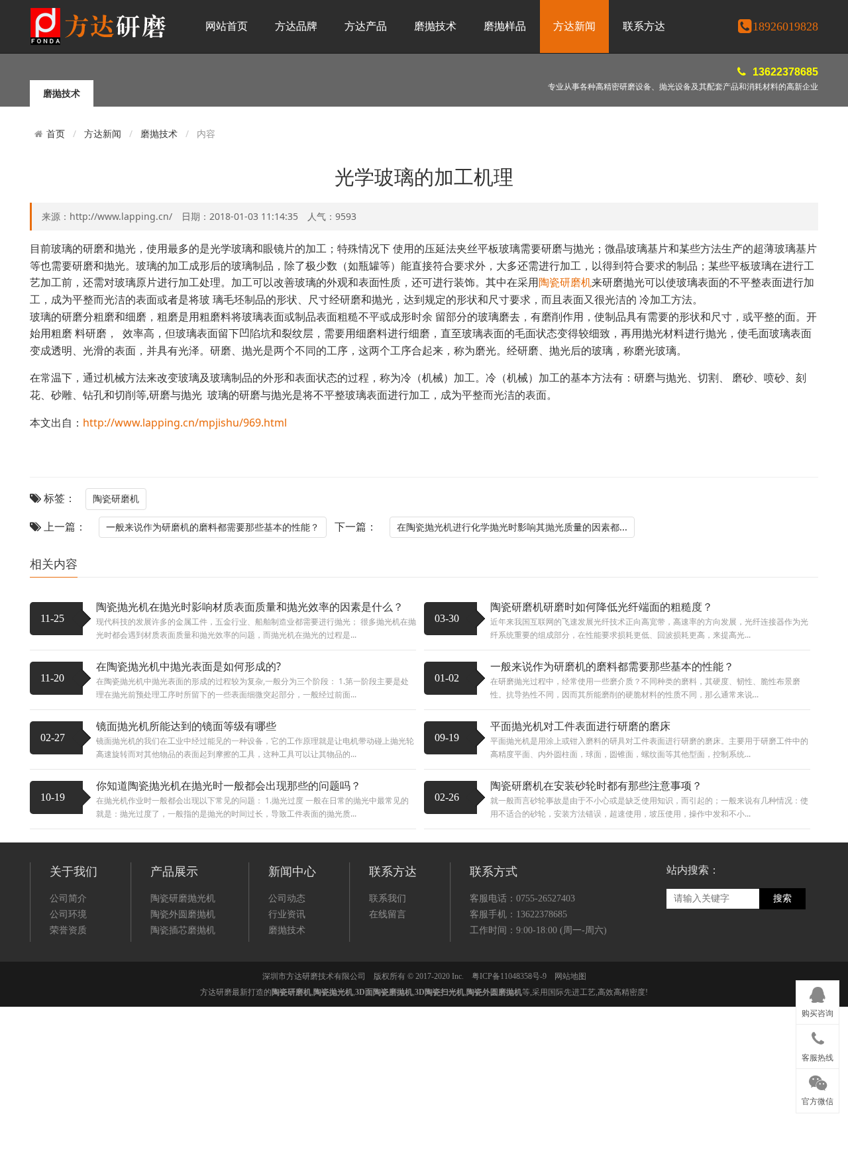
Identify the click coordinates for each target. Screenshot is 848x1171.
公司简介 (68, 898)
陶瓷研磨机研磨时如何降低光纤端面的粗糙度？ (601, 606)
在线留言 (387, 914)
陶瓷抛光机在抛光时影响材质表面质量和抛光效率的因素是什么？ (249, 606)
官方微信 (817, 1101)
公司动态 (286, 898)
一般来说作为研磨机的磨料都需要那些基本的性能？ (212, 527)
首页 (55, 133)
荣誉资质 (68, 930)
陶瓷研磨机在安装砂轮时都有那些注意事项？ (596, 785)
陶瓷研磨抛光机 (182, 898)
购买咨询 (817, 1013)
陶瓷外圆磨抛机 (182, 914)
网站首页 (226, 26)
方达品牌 (296, 26)
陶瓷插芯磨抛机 (182, 930)
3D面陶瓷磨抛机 (384, 992)
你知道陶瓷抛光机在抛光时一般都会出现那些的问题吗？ (228, 785)
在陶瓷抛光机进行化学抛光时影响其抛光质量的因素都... (512, 527)
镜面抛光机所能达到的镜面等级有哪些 (186, 726)
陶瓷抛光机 (333, 992)
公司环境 (68, 914)
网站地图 (570, 976)
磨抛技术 (435, 26)
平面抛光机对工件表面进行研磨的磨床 (580, 726)
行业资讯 (286, 914)
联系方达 (644, 26)
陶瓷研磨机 (565, 282)
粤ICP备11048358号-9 (509, 976)
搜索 (782, 898)
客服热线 (817, 1057)
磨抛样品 (505, 26)
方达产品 (365, 26)
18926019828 (785, 26)
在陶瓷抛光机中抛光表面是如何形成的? (188, 666)
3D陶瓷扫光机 (439, 992)
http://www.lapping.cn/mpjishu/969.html (185, 422)
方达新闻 (574, 26)
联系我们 (387, 898)
